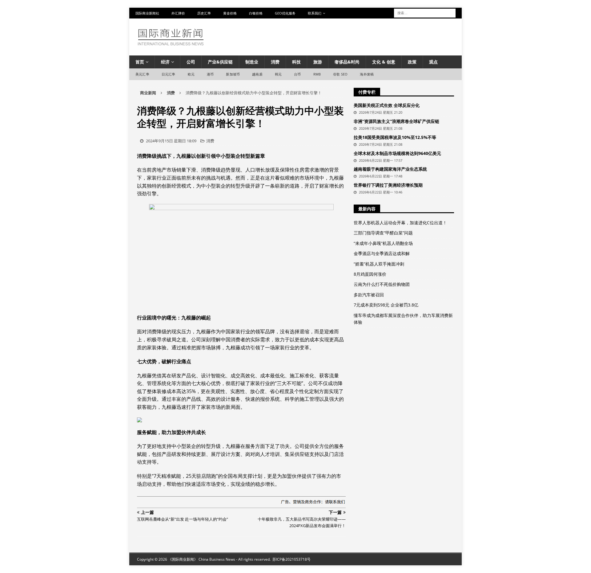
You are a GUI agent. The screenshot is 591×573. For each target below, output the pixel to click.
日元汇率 (168, 74)
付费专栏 (367, 92)
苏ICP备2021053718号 (291, 559)
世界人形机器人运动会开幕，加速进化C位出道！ (400, 223)
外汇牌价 (178, 13)
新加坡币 (233, 74)
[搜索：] (425, 12)
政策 (412, 62)
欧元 (191, 74)
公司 (191, 62)
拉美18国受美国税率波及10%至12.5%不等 (395, 137)
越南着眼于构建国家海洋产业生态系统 (390, 169)
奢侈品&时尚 (347, 62)
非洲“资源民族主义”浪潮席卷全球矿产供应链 (396, 121)
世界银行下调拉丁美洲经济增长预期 (388, 185)
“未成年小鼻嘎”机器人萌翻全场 (383, 243)
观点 (433, 62)
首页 (139, 62)
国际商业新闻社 (147, 13)
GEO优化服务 (285, 13)
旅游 (317, 62)
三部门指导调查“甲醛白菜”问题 (383, 233)
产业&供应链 (220, 62)
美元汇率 (142, 74)
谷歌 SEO (340, 74)
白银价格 (256, 13)
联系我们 (314, 13)
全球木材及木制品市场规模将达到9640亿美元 (397, 153)
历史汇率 (204, 13)
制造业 (251, 62)
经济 (165, 62)
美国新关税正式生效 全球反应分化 (387, 105)
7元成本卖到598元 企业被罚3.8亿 (386, 305)
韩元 (278, 74)
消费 (275, 62)
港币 (210, 74)
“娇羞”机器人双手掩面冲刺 (379, 264)
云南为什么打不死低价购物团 (382, 284)
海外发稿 (367, 74)
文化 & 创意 (383, 62)
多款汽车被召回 (369, 295)
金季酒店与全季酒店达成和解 (382, 253)
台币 (297, 74)
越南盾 (257, 74)
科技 (296, 62)
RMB (317, 74)
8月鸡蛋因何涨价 (370, 274)
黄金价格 (230, 13)
